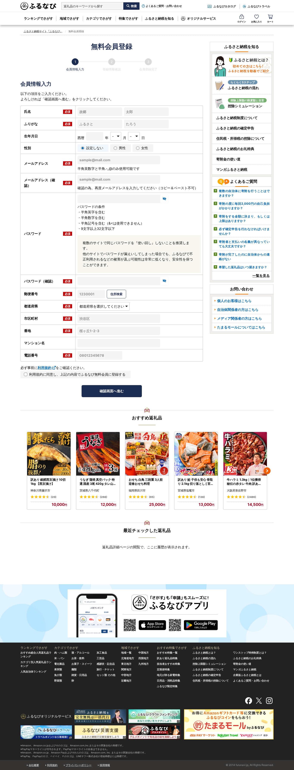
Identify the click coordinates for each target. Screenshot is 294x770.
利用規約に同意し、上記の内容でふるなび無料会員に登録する (77, 374)
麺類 (74, 669)
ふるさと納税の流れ (204, 658)
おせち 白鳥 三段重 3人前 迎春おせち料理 (146, 482)
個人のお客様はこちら (234, 301)
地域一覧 (126, 652)
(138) (201, 497)
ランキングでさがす (38, 18)
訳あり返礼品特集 (167, 658)
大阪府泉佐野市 (236, 490)
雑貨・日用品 (79, 675)
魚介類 (58, 675)
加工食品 (102, 652)
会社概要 (34, 765)
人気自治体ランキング (33, 671)
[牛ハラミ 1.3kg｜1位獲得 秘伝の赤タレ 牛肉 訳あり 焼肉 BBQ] (245, 454)
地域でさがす (69, 18)
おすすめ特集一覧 (167, 652)
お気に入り (256, 21)
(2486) (251, 497)
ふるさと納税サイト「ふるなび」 (43, 31)
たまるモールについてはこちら (241, 327)
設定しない (94, 148)
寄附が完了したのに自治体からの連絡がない (244, 257)
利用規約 (44, 368)
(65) (152, 497)
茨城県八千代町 (89, 490)
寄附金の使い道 (228, 159)
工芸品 (100, 658)
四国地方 (143, 658)
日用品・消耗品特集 (168, 680)
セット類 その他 (106, 675)
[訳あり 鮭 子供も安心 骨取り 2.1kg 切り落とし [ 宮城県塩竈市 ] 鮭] (196, 454)
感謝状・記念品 (106, 663)
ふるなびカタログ (225, 6)
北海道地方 (127, 658)
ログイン (241, 21)
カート (270, 21)
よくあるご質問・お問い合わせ (164, 6)
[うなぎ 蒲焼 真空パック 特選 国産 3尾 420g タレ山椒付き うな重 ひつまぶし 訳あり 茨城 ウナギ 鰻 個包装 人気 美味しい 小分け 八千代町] (98, 454)
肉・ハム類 (60, 652)
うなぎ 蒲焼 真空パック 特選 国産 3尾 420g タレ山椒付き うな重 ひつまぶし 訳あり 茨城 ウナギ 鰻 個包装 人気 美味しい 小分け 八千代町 (98, 482)
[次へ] (267, 470)
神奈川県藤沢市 (40, 490)
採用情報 (105, 765)
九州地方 (143, 663)
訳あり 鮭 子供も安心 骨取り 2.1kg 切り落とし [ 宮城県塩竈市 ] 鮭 (196, 482)
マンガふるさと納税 (231, 169)
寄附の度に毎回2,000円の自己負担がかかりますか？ (244, 206)
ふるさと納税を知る (159, 18)
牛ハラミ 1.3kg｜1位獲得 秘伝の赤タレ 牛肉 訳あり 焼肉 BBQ (244, 482)
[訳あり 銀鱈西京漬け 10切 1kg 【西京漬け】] (49, 454)
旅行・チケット (106, 669)
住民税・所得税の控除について (240, 138)
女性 (144, 148)
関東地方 (126, 669)
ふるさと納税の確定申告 (235, 128)
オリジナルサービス (201, 18)
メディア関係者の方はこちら (239, 318)
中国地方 (143, 652)
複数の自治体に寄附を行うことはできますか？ (244, 193)
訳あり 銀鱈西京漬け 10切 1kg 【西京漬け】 (48, 482)
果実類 (58, 669)
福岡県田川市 (137, 490)
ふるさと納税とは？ (204, 652)
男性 (122, 148)
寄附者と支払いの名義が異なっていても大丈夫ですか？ (244, 244)
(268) (103, 497)
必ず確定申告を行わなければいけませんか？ (244, 231)
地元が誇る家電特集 (168, 675)
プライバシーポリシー (78, 765)
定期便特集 (163, 669)
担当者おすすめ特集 (168, 663)
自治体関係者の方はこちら (237, 309)
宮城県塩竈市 (186, 490)
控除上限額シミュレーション (209, 663)
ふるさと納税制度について (237, 118)
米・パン (59, 658)
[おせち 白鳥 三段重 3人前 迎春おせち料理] (147, 454)
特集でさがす (128, 18)
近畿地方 (126, 680)
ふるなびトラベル (259, 6)
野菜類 (58, 680)
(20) (53, 497)
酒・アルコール (80, 652)
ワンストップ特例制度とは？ (250, 652)
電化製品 (59, 663)
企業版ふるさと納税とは (247, 675)
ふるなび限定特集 (167, 686)
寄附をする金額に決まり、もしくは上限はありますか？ (244, 218)
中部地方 (126, 675)
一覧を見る (261, 275)
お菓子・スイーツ (81, 663)
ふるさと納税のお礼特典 (235, 149)
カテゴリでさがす (99, 18)
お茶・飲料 (77, 658)
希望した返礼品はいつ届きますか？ (243, 267)
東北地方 (126, 663)
